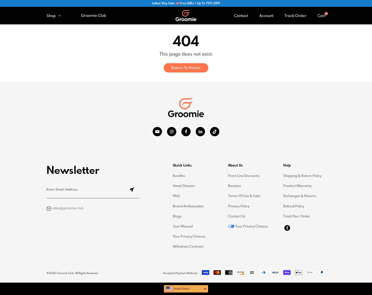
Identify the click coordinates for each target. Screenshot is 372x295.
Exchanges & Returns (299, 196)
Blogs (177, 216)
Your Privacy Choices (189, 236)
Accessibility (287, 228)
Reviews (234, 186)
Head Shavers (184, 186)
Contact (241, 16)
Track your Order (296, 216)
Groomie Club (93, 16)
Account (266, 16)
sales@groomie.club (67, 208)
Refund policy (293, 206)
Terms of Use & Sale (244, 196)
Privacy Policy (239, 206)
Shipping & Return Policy (302, 176)
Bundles (179, 176)
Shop (51, 16)
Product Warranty (297, 186)
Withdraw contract (188, 246)
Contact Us (236, 216)
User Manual (183, 226)
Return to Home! (186, 68)
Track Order (295, 16)
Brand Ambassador (188, 206)
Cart (322, 16)
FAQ (176, 196)
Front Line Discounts (243, 176)
